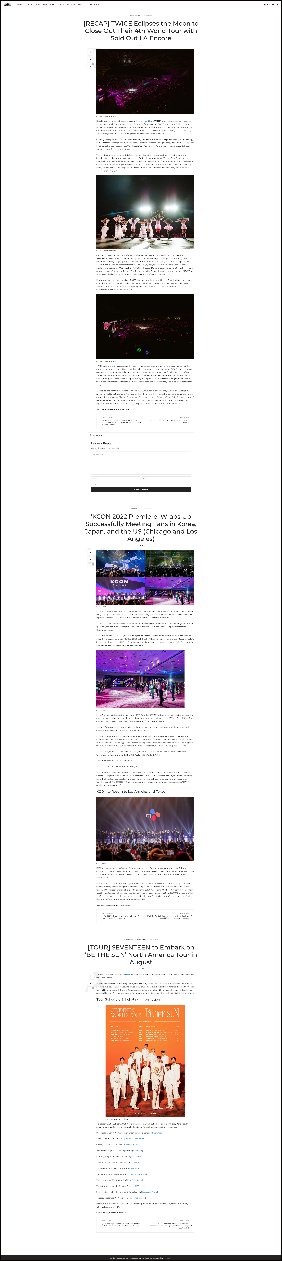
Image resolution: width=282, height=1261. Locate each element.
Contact (81, 4)
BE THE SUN (104, 1213)
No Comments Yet (100, 435)
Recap (122, 409)
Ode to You (129, 975)
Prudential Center (137, 1198)
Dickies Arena (136, 1162)
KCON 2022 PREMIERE (112, 905)
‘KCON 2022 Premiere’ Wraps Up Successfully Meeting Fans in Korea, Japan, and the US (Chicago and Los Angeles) (141, 527)
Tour (126, 1213)
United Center (133, 1168)
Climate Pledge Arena (134, 1139)
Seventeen (120, 1213)
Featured (115, 409)
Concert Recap (106, 409)
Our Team (71, 4)
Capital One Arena (138, 1174)
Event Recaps (48, 4)
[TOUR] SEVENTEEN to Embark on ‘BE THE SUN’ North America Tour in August (141, 955)
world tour (148, 121)
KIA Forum (137, 1151)
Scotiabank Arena (149, 1192)
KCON (103, 905)
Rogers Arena (157, 1133)
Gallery (61, 4)
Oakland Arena (133, 1145)
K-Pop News (135, 509)
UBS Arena (140, 1186)
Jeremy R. (142, 45)
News (38, 4)
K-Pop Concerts (130, 939)
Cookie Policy (158, 1258)
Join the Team (94, 4)
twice (127, 409)
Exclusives (20, 4)
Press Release (125, 905)
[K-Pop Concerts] (7, 5)
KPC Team (142, 545)
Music (30, 4)
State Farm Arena (134, 1180)
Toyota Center (134, 1157)
